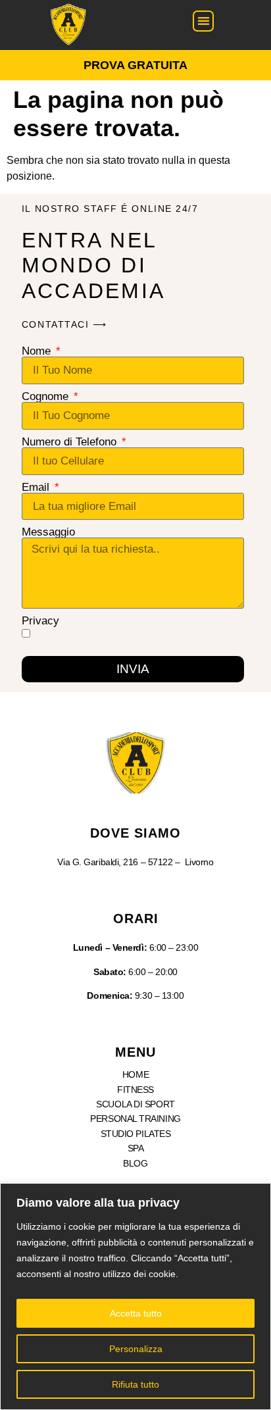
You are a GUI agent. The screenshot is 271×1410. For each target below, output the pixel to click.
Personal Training (135, 1118)
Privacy (40, 620)
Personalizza (135, 1349)
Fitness (135, 1089)
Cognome (47, 396)
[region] (135, 1296)
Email (37, 487)
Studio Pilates (136, 1133)
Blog (135, 1163)
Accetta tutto (136, 1313)
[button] (203, 21)
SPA (136, 1148)
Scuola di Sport (135, 1104)
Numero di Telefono (71, 441)
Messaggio (48, 532)
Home (135, 1074)
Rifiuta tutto (135, 1384)
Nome (38, 351)
